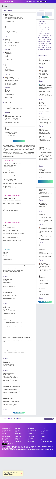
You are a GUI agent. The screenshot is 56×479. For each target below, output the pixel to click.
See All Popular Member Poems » (45, 181)
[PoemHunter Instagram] (13, 443)
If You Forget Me (8, 53)
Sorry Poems (17, 438)
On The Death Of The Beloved (47, 441)
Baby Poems (17, 428)
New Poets (4, 433)
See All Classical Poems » (45, 301)
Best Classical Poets (6, 436)
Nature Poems (18, 436)
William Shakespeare (32, 430)
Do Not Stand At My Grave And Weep (12, 78)
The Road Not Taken (9, 40)
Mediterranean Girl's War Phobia (45, 85)
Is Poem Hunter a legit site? (46, 446)
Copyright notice (14, 446)
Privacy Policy (23, 447)
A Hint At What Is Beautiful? (44, 117)
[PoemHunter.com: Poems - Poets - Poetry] (7, 1)
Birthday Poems (18, 433)
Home (27, 1)
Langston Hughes (31, 433)
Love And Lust (42, 170)
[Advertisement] (16, 468)
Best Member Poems (6, 428)
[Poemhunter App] (4, 444)
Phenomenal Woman (9, 15)
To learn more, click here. (8, 474)
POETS (19, 418)
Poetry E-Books (18, 441)
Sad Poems (17, 431)
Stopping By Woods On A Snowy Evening (13, 116)
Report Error (39, 446)
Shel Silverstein (31, 436)
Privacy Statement (26, 446)
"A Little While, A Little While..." (45, 264)
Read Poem (7, 24)
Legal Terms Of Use (29, 447)
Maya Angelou (31, 428)
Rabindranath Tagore (32, 439)
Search (45, 17)
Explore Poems (5, 438)
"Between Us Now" (43, 277)
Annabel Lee (7, 104)
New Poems (4, 431)
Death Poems (17, 430)
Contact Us (32, 446)
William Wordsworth (32, 441)
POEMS (15, 418)
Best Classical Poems (6, 430)
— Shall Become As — (43, 204)
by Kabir (4, 192)
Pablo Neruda (30, 431)
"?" (39, 246)
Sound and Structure (43, 215)
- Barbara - (41, 190)
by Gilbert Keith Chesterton (7, 219)
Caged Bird (7, 91)
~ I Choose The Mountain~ (44, 103)
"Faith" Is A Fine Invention (44, 289)
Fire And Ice (43, 439)
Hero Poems (17, 439)
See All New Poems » (19, 412)
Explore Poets (4, 439)
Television (7, 129)
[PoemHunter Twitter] (11, 443)
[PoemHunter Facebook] (9, 443)
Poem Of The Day (5, 441)
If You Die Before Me (43, 71)
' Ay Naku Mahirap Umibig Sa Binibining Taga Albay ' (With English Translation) (45, 149)
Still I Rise (7, 28)
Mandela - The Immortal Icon (44, 130)
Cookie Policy (19, 446)
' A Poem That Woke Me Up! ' (44, 60)
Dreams (6, 66)
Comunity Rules (17, 447)
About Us (8, 446)
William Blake (30, 438)
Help (35, 446)
